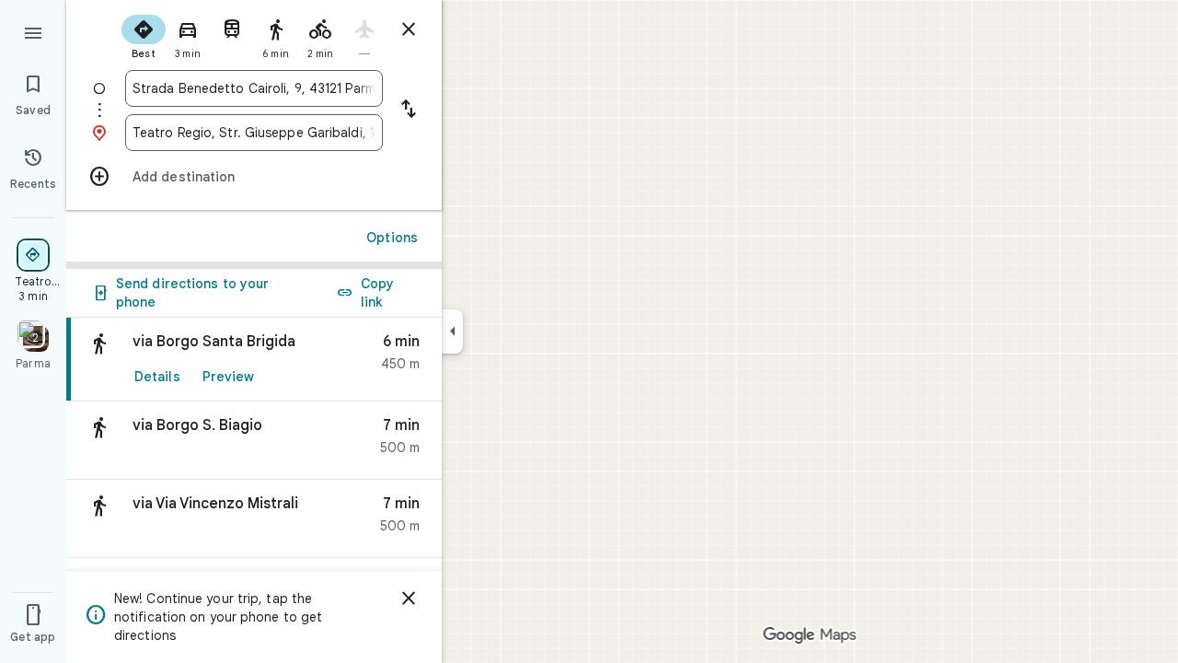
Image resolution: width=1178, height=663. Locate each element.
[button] (254, 440)
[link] (254, 359)
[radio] (143, 35)
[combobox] (254, 88)
